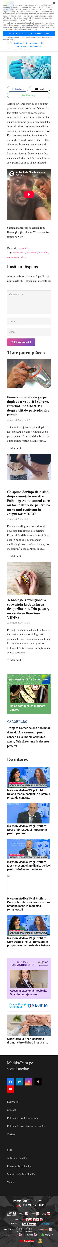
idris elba (43, 252)
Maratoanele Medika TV (21, 1174)
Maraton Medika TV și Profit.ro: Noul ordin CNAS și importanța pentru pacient (27, 829)
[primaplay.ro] (46, 1213)
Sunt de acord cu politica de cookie (29, 34)
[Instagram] (28, 1081)
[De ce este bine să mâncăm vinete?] (29, 694)
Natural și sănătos (17, 1158)
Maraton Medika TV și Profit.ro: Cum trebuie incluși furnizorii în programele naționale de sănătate (28, 942)
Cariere (11, 1134)
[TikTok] (38, 1081)
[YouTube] (10, 1089)
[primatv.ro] (9, 1214)
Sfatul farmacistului (23, 963)
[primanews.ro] (35, 1213)
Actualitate (23, 248)
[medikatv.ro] (8, 1229)
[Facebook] (10, 1081)
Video (10, 1182)
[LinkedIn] (19, 1081)
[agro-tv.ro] (47, 1234)
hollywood (31, 252)
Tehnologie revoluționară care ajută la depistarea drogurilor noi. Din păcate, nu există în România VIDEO (28, 608)
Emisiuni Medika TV (19, 1166)
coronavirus (19, 252)
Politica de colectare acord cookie (26, 1126)
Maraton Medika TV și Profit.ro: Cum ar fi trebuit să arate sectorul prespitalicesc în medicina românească (29, 904)
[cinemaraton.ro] (19, 1229)
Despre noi (13, 1101)
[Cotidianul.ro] (29, 1224)
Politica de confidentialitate (23, 1118)
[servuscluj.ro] (27, 1241)
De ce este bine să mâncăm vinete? (27, 707)
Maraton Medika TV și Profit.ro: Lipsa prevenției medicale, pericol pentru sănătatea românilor (29, 865)
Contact (11, 1110)
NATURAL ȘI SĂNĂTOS (24, 679)
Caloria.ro (17, 721)
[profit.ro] (12, 1224)
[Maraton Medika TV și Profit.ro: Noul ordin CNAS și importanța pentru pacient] (28, 813)
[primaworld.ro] (32, 1234)
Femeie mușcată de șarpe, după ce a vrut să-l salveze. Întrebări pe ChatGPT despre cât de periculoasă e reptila (28, 405)
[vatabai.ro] (40, 1240)
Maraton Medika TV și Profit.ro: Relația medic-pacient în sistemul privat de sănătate (28, 794)
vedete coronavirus (16, 257)
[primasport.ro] (29, 1219)
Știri (9, 1149)
